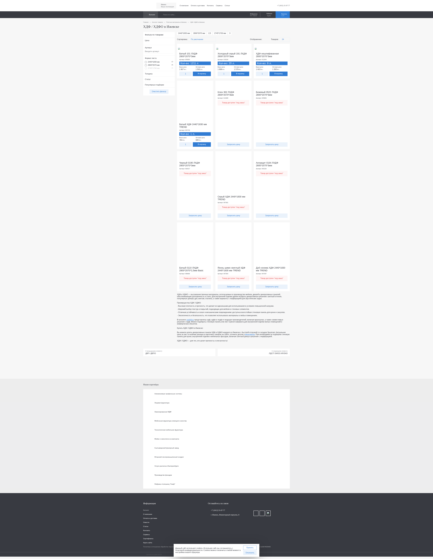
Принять (249, 548)
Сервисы (219, 5)
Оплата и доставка (198, 5)
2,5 (209, 33)
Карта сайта (147, 543)
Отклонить (250, 553)
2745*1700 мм (160, 68)
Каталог (146, 510)
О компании (184, 5)
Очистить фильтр (159, 91)
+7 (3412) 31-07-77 (283, 5)
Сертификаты (148, 538)
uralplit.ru (190, 320)
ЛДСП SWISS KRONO (278, 353)
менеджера (250, 334)
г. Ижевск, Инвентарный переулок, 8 (225, 515)
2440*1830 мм (160, 62)
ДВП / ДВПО (150, 353)
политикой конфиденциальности (189, 550)
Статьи (227, 5)
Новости (146, 522)
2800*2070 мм (160, 65)
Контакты (210, 5)
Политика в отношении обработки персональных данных (164, 547)
